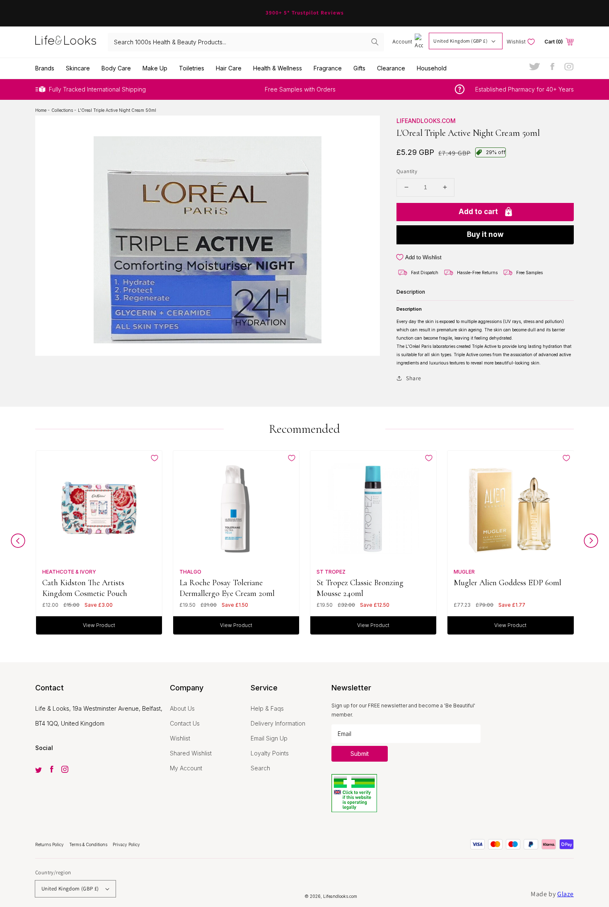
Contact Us (185, 723)
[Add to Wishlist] (154, 458)
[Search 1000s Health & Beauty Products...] (375, 42)
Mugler (464, 572)
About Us (182, 708)
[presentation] (18, 542)
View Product (99, 625)
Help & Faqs (267, 708)
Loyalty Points (270, 753)
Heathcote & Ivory (69, 572)
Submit (359, 753)
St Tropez (331, 572)
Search (260, 768)
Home (41, 110)
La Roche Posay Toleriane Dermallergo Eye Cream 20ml (227, 588)
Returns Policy (50, 844)
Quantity (406, 171)
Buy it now (485, 234)
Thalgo (190, 572)
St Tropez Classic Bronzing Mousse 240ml (360, 588)
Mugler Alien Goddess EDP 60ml (507, 583)
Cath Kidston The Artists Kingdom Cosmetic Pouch (84, 588)
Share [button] (413, 378)
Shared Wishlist (191, 753)
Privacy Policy (126, 844)
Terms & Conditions (89, 844)
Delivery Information (278, 723)
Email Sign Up (269, 738)
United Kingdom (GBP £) (460, 41)
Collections (62, 110)
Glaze (565, 894)
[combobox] (246, 42)
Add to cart (478, 211)
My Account (186, 768)
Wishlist (180, 738)
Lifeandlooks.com (426, 120)
